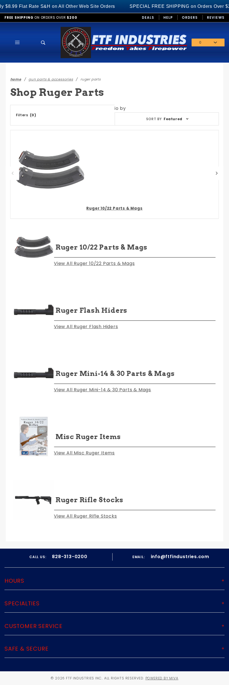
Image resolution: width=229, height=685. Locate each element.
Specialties (22, 603)
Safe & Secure (26, 649)
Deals (148, 17)
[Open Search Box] (43, 42)
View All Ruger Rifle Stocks (85, 516)
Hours (14, 581)
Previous (12, 173)
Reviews (216, 17)
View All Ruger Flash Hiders (86, 326)
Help (168, 17)
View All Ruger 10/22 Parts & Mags (94, 263)
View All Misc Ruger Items (84, 453)
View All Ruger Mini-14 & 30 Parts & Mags (102, 390)
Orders (190, 17)
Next (216, 173)
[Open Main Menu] (17, 42)
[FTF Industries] (124, 42)
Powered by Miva (161, 678)
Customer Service (33, 626)
